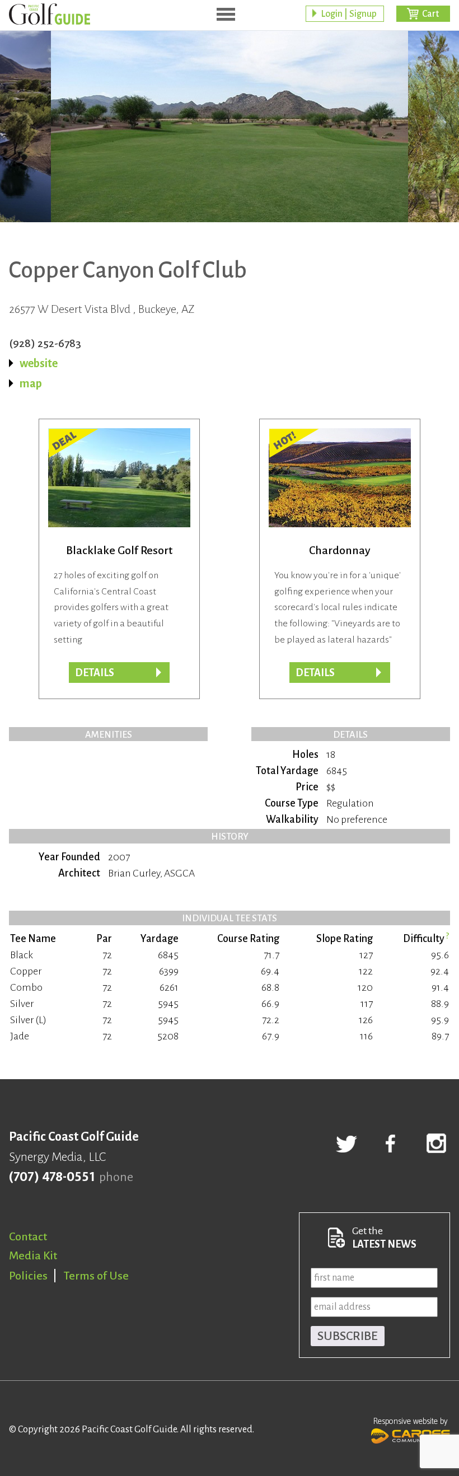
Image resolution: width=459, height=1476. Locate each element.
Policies (28, 1275)
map (31, 383)
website (39, 363)
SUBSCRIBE (347, 1336)
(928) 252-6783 (45, 343)
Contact (28, 1236)
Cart (430, 14)
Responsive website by (410, 1421)
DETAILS (315, 672)
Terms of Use (96, 1275)
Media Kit (33, 1255)
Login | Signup (349, 14)
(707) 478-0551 (52, 1177)
